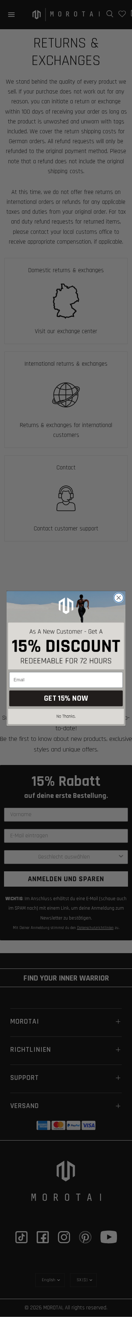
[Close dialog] (118, 597)
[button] (66, 717)
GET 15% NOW (66, 698)
